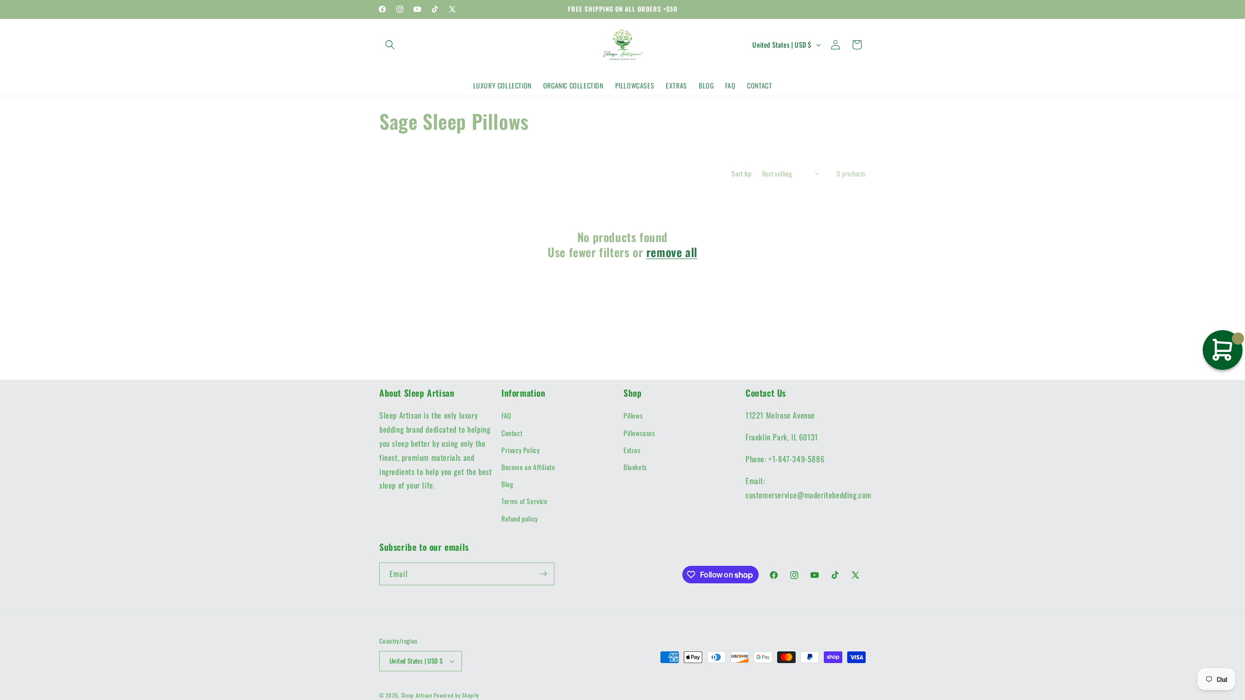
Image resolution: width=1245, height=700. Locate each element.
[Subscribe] (543, 573)
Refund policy (519, 518)
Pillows (632, 415)
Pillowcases (639, 433)
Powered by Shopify (456, 695)
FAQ (506, 415)
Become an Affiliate (528, 467)
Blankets (635, 467)
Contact (511, 433)
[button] (390, 44)
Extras (631, 450)
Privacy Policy (520, 450)
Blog (507, 484)
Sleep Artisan (416, 695)
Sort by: (741, 173)
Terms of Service (524, 501)
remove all (671, 252)
